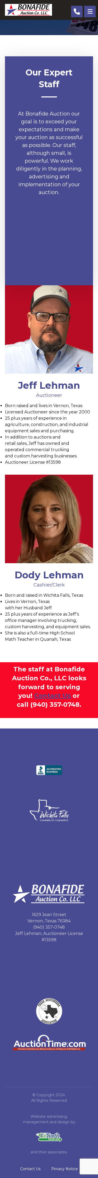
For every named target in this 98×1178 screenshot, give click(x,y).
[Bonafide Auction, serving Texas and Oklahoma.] (28, 10)
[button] (90, 11)
